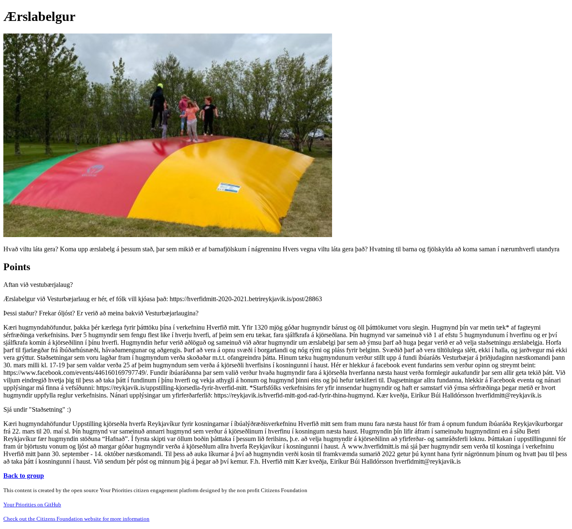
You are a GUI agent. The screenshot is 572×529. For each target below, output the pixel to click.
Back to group (23, 475)
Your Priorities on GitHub (32, 504)
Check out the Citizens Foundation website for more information (76, 519)
